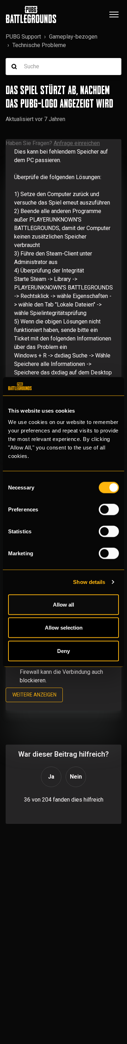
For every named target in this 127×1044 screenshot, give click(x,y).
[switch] (109, 509)
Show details (89, 582)
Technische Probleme (39, 45)
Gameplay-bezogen (73, 36)
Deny (63, 651)
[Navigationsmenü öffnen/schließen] (114, 14)
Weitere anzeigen (34, 695)
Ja (51, 776)
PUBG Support (23, 36)
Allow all (63, 604)
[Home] (31, 14)
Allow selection (64, 628)
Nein (76, 776)
